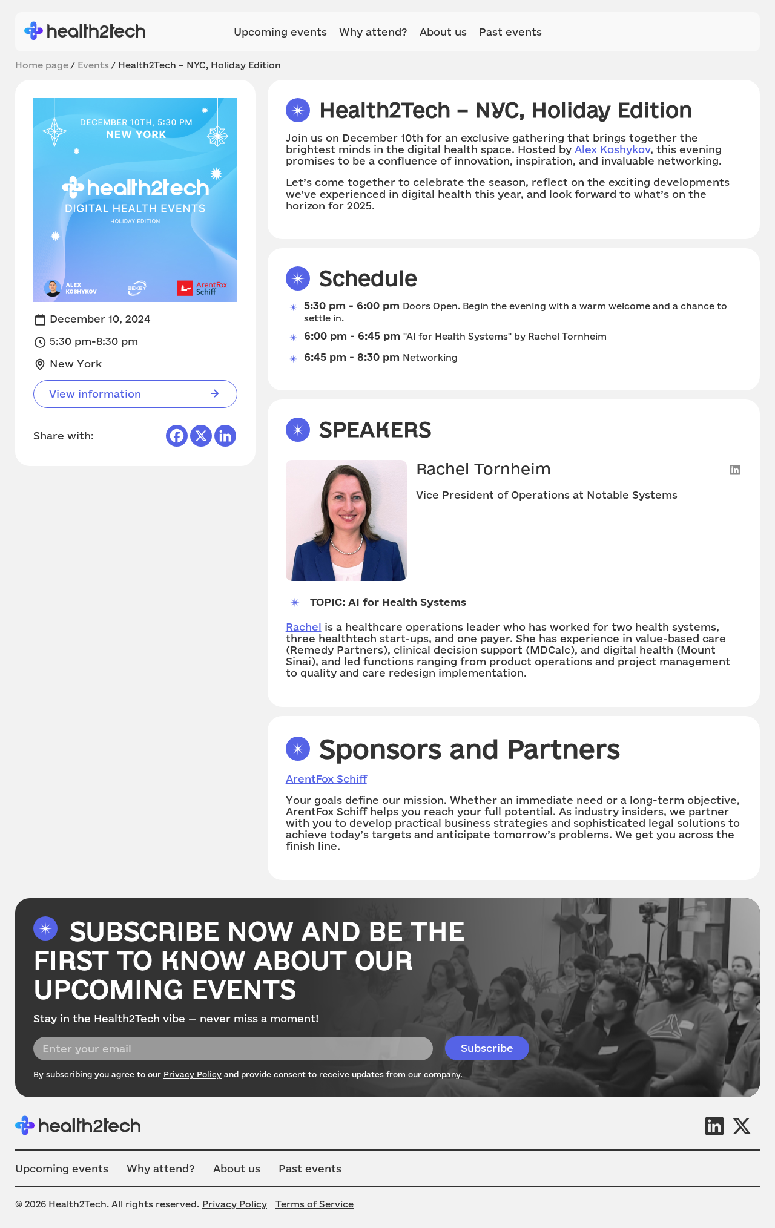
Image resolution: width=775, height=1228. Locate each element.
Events (93, 65)
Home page (41, 65)
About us (443, 32)
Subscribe (487, 1048)
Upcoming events (280, 32)
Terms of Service (314, 1204)
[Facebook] (177, 436)
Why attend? (373, 32)
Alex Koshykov (612, 149)
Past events (510, 32)
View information (95, 393)
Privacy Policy (192, 1074)
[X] (201, 436)
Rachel (304, 626)
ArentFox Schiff (326, 778)
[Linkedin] (225, 436)
